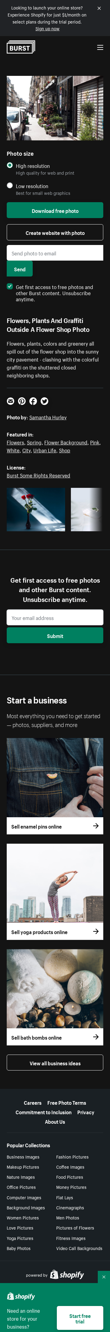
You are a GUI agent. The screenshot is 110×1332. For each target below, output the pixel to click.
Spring (34, 442)
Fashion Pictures (72, 1156)
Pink (94, 442)
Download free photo (55, 210)
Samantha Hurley (48, 417)
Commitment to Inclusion (44, 1111)
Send (20, 269)
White (13, 450)
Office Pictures (21, 1186)
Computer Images (24, 1197)
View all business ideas (55, 1063)
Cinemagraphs (70, 1207)
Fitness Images (71, 1237)
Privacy (85, 1111)
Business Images (23, 1156)
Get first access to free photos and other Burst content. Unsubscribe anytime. (54, 292)
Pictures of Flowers (75, 1227)
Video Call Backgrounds (79, 1248)
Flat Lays (64, 1197)
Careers (33, 1102)
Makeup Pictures (23, 1166)
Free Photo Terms (66, 1102)
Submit (55, 635)
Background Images (26, 1207)
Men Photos (67, 1217)
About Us (55, 1121)
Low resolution (32, 185)
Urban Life (44, 450)
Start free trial (80, 1318)
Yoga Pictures (20, 1237)
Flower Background (65, 442)
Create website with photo (55, 232)
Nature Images (21, 1176)
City (26, 450)
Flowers (15, 442)
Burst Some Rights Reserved (38, 475)
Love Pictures (20, 1227)
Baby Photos (19, 1248)
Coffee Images (70, 1166)
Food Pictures (69, 1176)
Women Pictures (23, 1217)
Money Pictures (71, 1186)
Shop (64, 450)
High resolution (33, 165)
